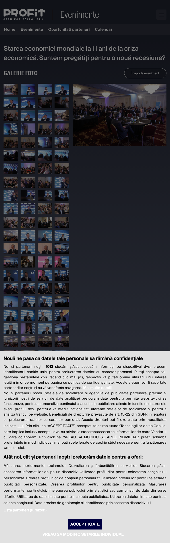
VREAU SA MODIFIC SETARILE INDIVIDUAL (83, 534)
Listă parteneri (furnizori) (25, 510)
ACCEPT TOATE (85, 524)
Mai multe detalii (97, 388)
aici (20, 425)
